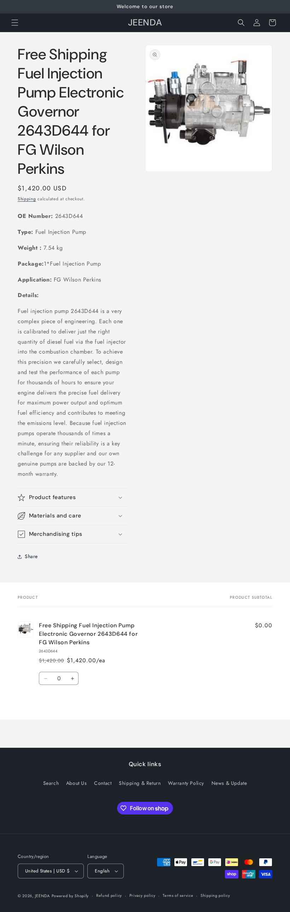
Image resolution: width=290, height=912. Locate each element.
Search (51, 783)
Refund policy (109, 895)
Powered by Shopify (70, 896)
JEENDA (42, 896)
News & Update (229, 783)
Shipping (27, 199)
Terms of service (178, 895)
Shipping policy (215, 895)
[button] (15, 22)
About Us (76, 783)
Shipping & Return (140, 783)
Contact (102, 783)
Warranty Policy (186, 783)
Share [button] (31, 556)
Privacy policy (142, 895)
